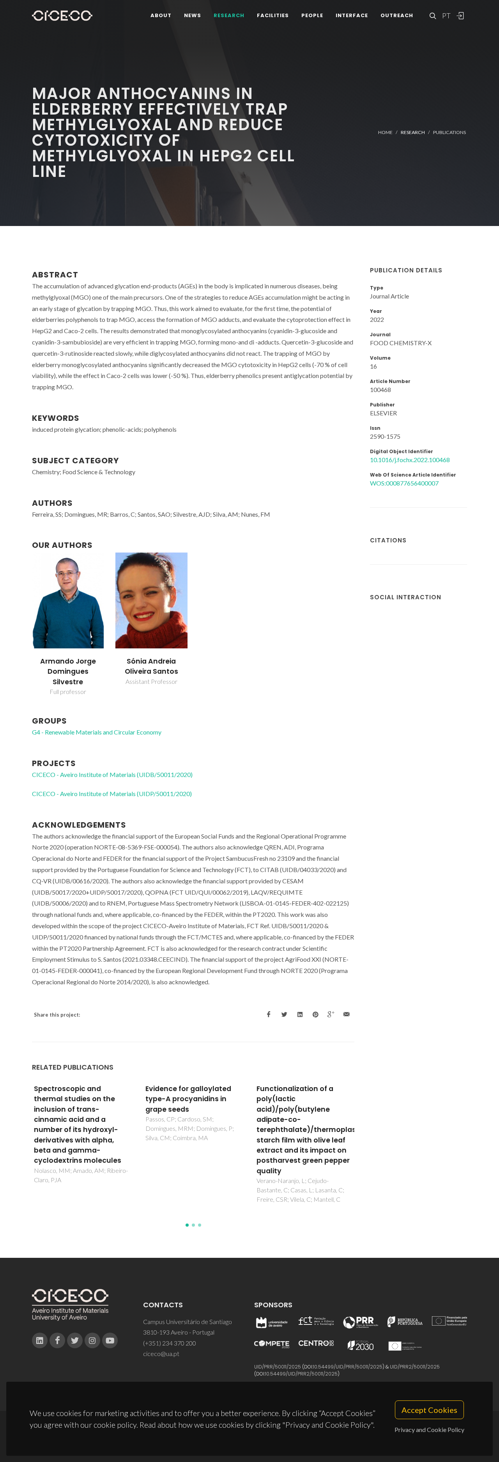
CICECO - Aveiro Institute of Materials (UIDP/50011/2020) (112, 793)
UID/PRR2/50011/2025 (415, 1366)
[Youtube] (110, 1340)
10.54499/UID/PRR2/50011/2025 (301, 1373)
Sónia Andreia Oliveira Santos (151, 666)
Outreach (396, 15)
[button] (187, 1225)
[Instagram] (92, 1340)
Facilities (273, 15)
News (192, 15)
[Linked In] (40, 1340)
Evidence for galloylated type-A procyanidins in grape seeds (188, 1099)
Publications (449, 132)
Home (385, 132)
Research (229, 15)
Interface (352, 15)
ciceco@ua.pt (161, 1353)
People (312, 15)
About (161, 15)
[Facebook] (57, 1340)
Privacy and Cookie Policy (429, 1429)
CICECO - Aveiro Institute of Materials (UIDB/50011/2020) (112, 774)
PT (446, 15)
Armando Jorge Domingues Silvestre (68, 672)
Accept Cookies (429, 1409)
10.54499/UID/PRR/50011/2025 (347, 1366)
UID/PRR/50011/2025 (277, 1366)
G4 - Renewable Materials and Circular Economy (96, 732)
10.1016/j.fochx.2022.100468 (410, 459)
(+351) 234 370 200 (169, 1343)
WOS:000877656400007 (404, 483)
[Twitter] (75, 1340)
